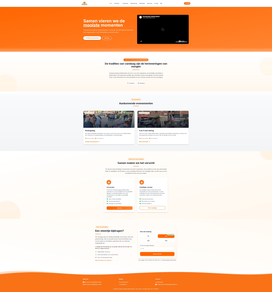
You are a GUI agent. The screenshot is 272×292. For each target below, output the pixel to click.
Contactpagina (159, 282)
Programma (125, 3)
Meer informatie (143, 141)
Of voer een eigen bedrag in (147, 245)
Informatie (116, 3)
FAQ (161, 3)
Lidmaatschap (133, 3)
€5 (148, 236)
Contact (156, 3)
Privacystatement (123, 282)
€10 (169, 235)
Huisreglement (123, 284)
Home (110, 3)
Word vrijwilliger (152, 208)
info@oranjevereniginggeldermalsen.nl (167, 284)
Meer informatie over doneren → (104, 260)
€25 (148, 240)
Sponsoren (149, 3)
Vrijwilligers (142, 3)
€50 (166, 240)
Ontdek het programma (92, 38)
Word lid (187, 3)
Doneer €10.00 (157, 254)
